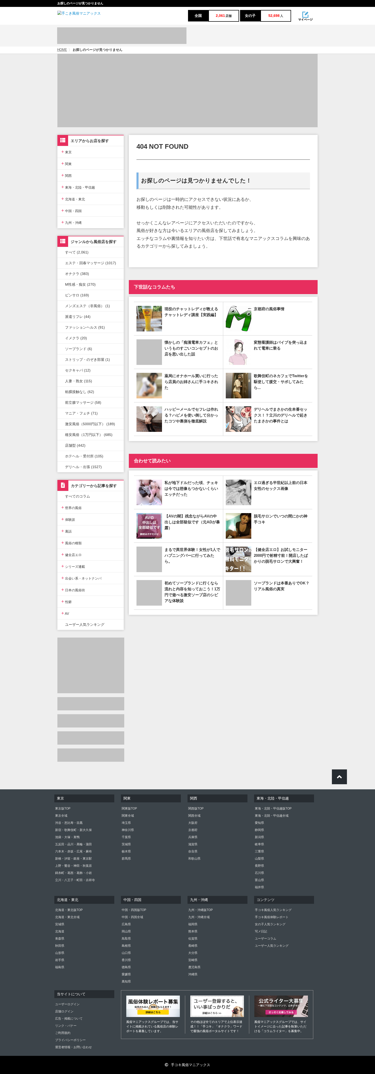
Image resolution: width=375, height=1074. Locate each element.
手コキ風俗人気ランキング (273, 910)
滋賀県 (192, 844)
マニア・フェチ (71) (81, 413)
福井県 (259, 887)
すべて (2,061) (77, 252)
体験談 (68, 519)
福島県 (59, 967)
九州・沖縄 (71, 222)
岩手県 (59, 960)
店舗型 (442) (75, 445)
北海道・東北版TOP (69, 910)
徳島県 (126, 967)
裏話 (66, 531)
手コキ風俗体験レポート (272, 917)
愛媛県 (126, 974)
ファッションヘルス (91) (85, 327)
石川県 (259, 873)
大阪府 (192, 823)
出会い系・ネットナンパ (81, 578)
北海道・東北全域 (67, 917)
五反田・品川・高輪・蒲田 (73, 844)
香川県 (126, 960)
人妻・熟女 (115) (78, 381)
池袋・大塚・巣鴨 (67, 837)
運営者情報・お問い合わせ (73, 1047)
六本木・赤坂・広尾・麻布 (73, 851)
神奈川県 (128, 830)
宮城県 (59, 924)
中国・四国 (71, 210)
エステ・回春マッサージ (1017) (90, 263)
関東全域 (128, 815)
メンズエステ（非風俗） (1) (87, 306)
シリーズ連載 (73, 566)
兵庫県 (192, 837)
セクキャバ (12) (78, 370)
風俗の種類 (71, 542)
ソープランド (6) (78, 349)
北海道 (59, 931)
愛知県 (259, 823)
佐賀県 (192, 938)
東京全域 (61, 815)
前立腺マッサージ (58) (83, 402)
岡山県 (126, 931)
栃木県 (126, 851)
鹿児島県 (194, 967)
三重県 (259, 851)
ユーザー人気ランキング (84, 624)
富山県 (259, 880)
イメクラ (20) (76, 338)
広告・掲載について (69, 1018)
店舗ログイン (64, 1011)
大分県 (192, 953)
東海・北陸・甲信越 (78, 187)
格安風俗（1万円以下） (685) (88, 435)
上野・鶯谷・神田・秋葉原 (73, 866)
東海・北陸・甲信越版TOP (273, 808)
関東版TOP (129, 808)
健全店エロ (71, 554)
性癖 (66, 601)
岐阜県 (259, 844)
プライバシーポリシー (70, 1040)
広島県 (126, 924)
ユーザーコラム (265, 938)
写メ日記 (261, 931)
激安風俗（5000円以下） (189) (90, 424)
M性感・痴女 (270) (80, 284)
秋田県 (59, 946)
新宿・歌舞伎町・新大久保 (73, 830)
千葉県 (126, 837)
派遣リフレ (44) (78, 317)
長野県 (259, 866)
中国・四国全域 (132, 917)
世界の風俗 (71, 507)
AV (65, 613)
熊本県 (192, 931)
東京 (66, 151)
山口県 (126, 953)
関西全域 (194, 815)
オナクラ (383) (77, 274)
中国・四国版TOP (134, 910)
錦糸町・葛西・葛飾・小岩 (73, 873)
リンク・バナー (66, 1025)
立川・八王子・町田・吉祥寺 (75, 880)
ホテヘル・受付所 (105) (84, 456)
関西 (66, 175)
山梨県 (259, 858)
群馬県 (126, 858)
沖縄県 (192, 974)
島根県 (126, 946)
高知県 (126, 981)
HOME (62, 50)
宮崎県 (192, 960)
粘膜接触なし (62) (79, 392)
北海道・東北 (73, 198)
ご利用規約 (62, 1033)
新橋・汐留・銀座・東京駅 (73, 858)
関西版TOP (196, 808)
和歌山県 (194, 858)
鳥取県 (126, 938)
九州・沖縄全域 (199, 917)
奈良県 (192, 851)
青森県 (59, 938)
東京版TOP (62, 808)
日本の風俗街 (73, 589)
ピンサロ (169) (77, 295)
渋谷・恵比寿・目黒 (69, 823)
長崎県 (192, 946)
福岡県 (192, 924)
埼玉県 (126, 823)
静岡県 (259, 830)
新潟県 (259, 837)
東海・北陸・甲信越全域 (272, 815)
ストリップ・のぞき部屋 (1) (87, 359)
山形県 (59, 953)
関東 (66, 163)
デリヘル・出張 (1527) (83, 467)
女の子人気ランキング (270, 924)
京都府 (192, 830)
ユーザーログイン (67, 1004)
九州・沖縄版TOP (200, 910)
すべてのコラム (77, 496)
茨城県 (126, 844)
